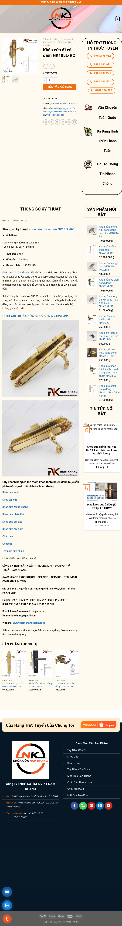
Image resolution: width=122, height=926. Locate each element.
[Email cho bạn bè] (63, 122)
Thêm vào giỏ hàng (59, 86)
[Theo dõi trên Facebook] (74, 806)
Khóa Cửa (49, 42)
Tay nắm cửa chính (13, 551)
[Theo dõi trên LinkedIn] (100, 806)
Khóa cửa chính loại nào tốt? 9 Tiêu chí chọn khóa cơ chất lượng (101, 450)
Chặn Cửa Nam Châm (79, 782)
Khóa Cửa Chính (70, 103)
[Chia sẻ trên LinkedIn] (74, 122)
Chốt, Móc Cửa (75, 788)
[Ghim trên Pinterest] (68, 122)
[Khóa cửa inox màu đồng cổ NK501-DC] (67, 664)
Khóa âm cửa (9, 499)
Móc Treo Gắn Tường (79, 775)
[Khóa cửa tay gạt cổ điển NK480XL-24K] (14, 664)
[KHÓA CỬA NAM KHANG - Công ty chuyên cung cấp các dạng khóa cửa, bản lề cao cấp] (61, 19)
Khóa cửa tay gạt (12, 521)
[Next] (33, 55)
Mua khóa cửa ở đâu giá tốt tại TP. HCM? (101, 506)
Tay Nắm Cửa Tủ (76, 750)
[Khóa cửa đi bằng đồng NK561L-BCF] (40, 664)
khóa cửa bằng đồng (56, 108)
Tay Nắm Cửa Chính (78, 769)
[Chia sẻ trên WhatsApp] (46, 122)
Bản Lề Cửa (73, 763)
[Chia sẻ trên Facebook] (51, 122)
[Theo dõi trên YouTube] (108, 806)
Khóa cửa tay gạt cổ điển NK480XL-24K (12, 685)
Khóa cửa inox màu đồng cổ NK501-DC (65, 685)
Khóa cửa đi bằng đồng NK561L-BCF (40, 685)
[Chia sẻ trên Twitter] (57, 122)
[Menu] (4, 19)
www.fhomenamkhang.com (29, 622)
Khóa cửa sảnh (10, 492)
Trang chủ (50, 39)
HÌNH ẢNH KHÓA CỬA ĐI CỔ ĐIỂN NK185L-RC (35, 316)
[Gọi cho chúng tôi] (83, 806)
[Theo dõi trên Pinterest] (91, 806)
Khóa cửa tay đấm (12, 529)
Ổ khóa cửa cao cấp (55, 115)
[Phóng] (6, 70)
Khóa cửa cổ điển (59, 111)
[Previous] (7, 55)
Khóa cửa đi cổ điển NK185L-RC (51, 229)
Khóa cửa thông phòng (15, 506)
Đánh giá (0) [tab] (20, 221)
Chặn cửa (7, 536)
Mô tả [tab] (5, 221)
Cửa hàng (67, 39)
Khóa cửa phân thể (13, 514)
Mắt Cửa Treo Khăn (78, 795)
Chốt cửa (7, 543)
